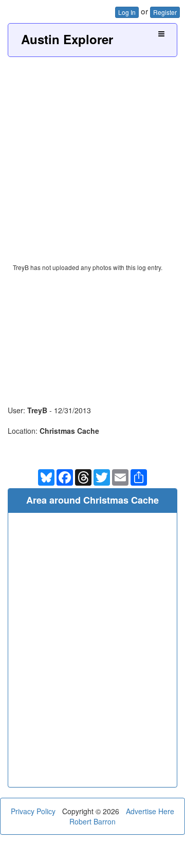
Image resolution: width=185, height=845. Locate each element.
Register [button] (165, 12)
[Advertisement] (92, 154)
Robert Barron (92, 821)
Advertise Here (150, 811)
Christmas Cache (69, 431)
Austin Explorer (67, 39)
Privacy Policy (33, 811)
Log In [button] (127, 12)
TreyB (37, 410)
